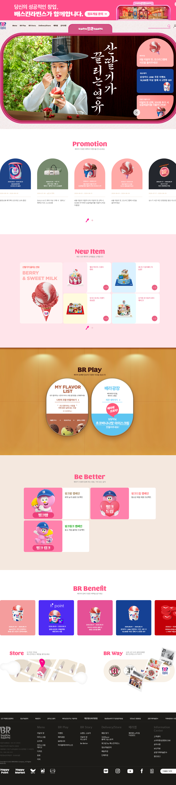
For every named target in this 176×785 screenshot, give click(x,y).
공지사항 (63, 25)
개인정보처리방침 (91, 718)
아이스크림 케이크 (41, 746)
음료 (38, 755)
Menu (14, 25)
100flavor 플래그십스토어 (107, 738)
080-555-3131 (8, 752)
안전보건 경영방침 (135, 718)
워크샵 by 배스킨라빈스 (111, 743)
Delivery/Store (45, 25)
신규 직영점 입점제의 (7, 718)
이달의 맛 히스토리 (83, 738)
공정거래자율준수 (153, 718)
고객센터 (157, 736)
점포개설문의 (24, 718)
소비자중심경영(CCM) (162, 740)
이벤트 (60, 733)
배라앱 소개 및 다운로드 (134, 734)
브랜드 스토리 (85, 733)
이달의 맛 (40, 733)
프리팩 (39, 741)
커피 (38, 759)
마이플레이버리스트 (65, 745)
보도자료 (157, 748)
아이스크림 (41, 737)
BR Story (32, 25)
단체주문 (105, 755)
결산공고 (157, 756)
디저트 (39, 751)
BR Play (23, 25)
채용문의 (37, 718)
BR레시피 (61, 741)
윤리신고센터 (51, 718)
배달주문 (105, 751)
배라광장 (61, 737)
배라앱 (56, 25)
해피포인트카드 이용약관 (69, 718)
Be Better (84, 743)
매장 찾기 (105, 733)
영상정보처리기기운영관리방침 (114, 718)
